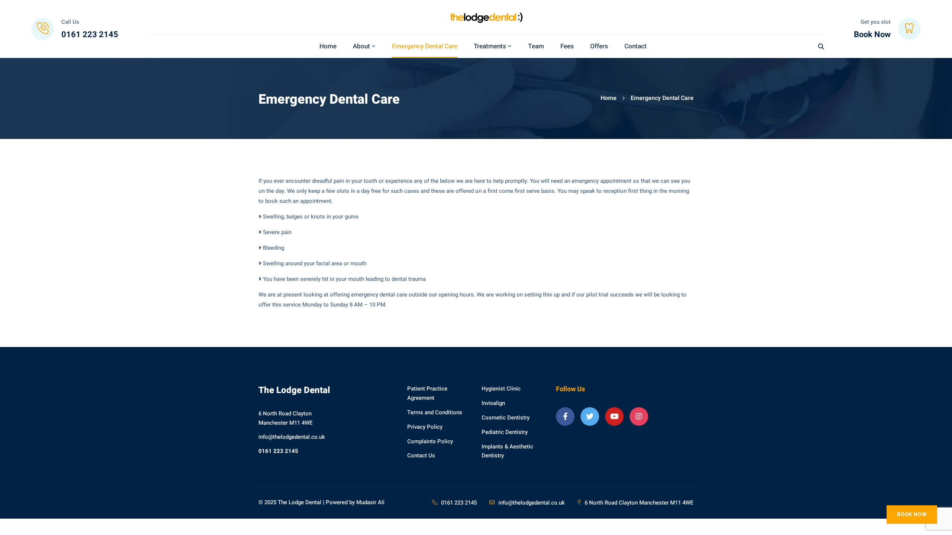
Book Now (912, 514)
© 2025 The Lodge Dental (289, 502)
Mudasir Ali (370, 502)
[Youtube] (614, 416)
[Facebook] (565, 416)
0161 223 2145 (278, 451)
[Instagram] (639, 416)
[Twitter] (589, 416)
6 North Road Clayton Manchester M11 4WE (639, 503)
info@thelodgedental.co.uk (291, 437)
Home (609, 98)
